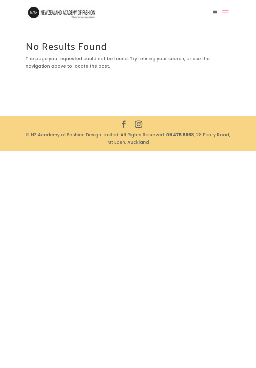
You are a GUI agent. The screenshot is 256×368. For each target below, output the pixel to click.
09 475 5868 (180, 135)
